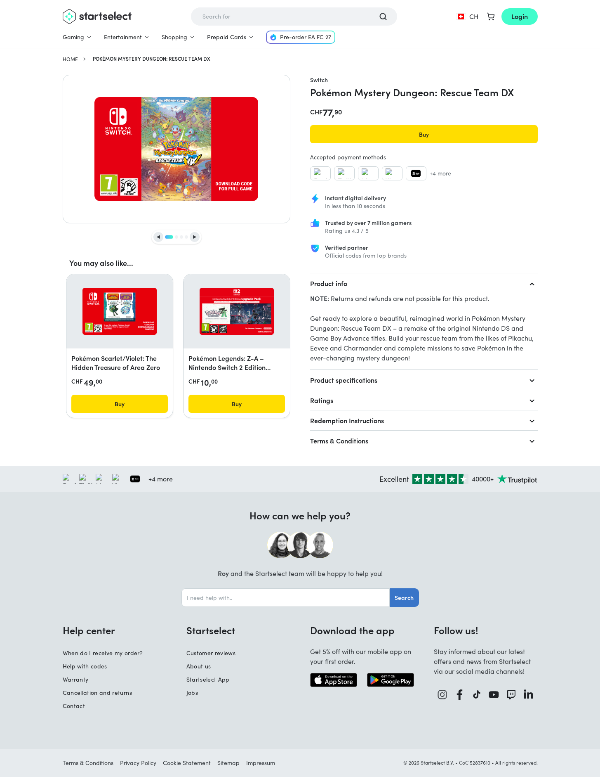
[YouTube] (494, 694)
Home (70, 59)
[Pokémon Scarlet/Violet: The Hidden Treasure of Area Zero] (119, 311)
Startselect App (208, 679)
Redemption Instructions (347, 420)
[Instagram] (442, 694)
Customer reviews (211, 653)
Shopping (174, 37)
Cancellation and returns (97, 692)
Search (404, 597)
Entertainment (123, 37)
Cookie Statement (187, 763)
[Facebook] (459, 694)
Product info (328, 283)
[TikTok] (476, 694)
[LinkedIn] (528, 694)
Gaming (73, 37)
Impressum (260, 763)
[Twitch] (511, 694)
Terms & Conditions (339, 440)
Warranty (76, 679)
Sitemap (228, 763)
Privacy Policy (138, 763)
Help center (89, 630)
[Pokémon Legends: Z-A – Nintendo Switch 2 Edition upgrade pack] (237, 311)
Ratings (321, 400)
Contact (74, 706)
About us (198, 666)
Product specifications (343, 379)
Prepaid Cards (226, 37)
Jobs (192, 692)
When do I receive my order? (103, 653)
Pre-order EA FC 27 (305, 37)
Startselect (210, 630)
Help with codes (85, 666)
